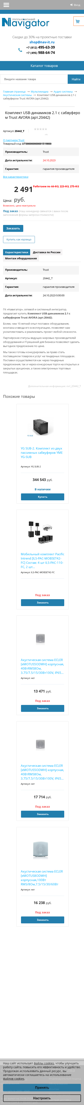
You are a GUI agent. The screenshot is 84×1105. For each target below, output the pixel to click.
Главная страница (14, 91)
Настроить (42, 1098)
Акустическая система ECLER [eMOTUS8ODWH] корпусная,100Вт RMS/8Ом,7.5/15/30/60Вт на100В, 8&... (42, 878)
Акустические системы (17, 95)
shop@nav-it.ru (42, 42)
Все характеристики (15, 177)
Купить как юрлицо (19, 239)
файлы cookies (44, 1063)
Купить (42, 497)
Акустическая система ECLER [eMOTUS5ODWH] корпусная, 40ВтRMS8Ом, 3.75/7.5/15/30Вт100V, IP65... (42, 666)
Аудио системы (63, 91)
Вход (77, 5)
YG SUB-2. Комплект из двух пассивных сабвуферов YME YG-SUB (42, 452)
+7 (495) (40, 53)
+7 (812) (40, 47)
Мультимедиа (39, 91)
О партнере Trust (13, 140)
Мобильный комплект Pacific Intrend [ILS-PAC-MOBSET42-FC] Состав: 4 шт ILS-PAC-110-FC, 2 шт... (42, 560)
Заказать (13, 228)
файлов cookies (13, 1079)
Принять (42, 1087)
